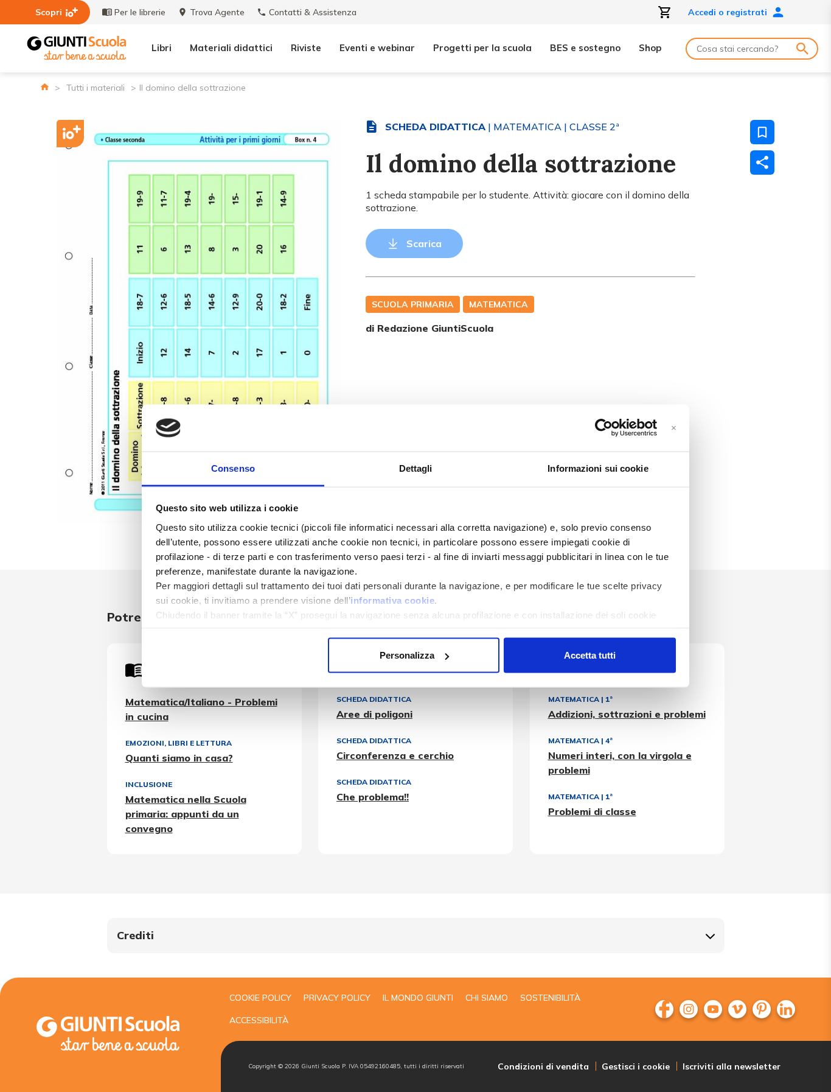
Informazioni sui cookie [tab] (598, 468)
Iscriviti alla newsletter (732, 1066)
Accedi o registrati (727, 12)
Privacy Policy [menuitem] (337, 997)
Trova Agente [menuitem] (217, 12)
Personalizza (407, 655)
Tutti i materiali (95, 87)
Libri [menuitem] (161, 48)
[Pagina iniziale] (45, 86)
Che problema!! (372, 797)
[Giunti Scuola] (76, 48)
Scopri (48, 12)
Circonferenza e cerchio (395, 755)
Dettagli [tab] (416, 468)
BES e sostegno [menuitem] (585, 48)
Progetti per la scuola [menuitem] (482, 48)
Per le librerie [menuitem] (139, 12)
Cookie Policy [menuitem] (260, 997)
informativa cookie (392, 600)
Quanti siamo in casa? (179, 758)
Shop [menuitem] (650, 48)
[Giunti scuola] (120, 1035)
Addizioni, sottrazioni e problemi (627, 714)
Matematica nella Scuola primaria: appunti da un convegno (185, 814)
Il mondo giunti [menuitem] (418, 997)
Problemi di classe (592, 811)
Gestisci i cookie (636, 1066)
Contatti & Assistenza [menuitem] (312, 12)
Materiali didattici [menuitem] (231, 48)
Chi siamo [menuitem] (486, 997)
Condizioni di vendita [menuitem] (543, 1066)
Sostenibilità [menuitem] (550, 997)
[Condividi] (762, 162)
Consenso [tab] (233, 468)
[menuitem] (664, 1009)
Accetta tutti (590, 655)
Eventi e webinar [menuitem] (377, 48)
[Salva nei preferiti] (762, 132)
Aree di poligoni (374, 714)
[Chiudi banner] (674, 428)
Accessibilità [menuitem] (258, 1020)
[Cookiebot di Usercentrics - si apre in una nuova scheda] (604, 428)
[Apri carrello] (665, 12)
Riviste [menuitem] (306, 48)
